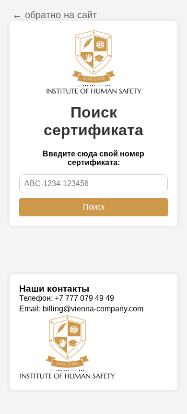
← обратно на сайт (54, 15)
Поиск (94, 207)
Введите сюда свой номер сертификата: (93, 158)
